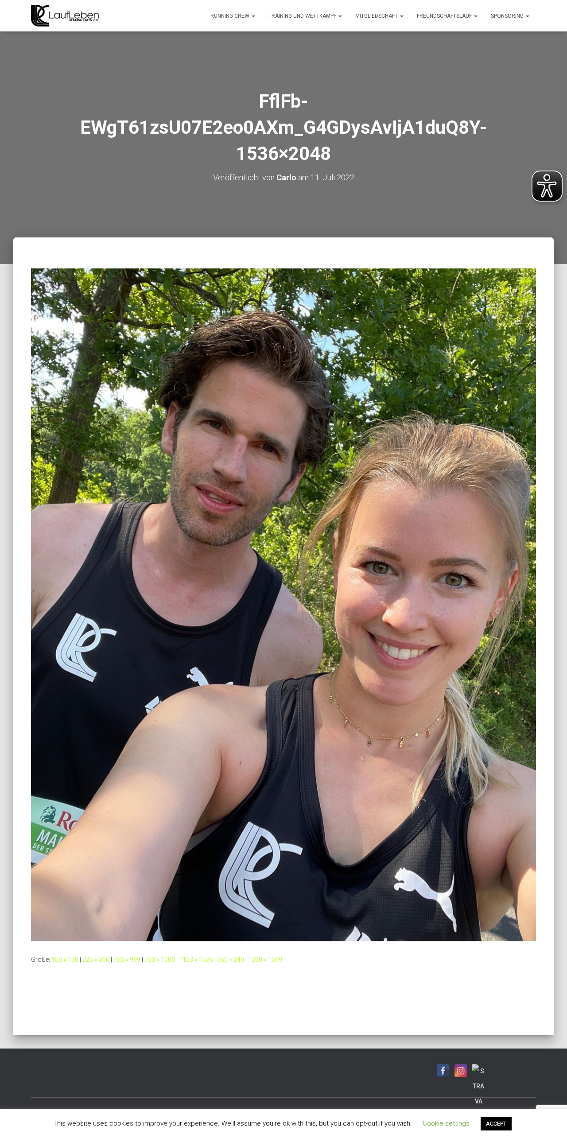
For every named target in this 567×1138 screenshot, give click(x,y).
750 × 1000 (159, 959)
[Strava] (478, 1070)
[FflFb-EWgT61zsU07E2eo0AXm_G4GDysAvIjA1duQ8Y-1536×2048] (283, 604)
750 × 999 (126, 959)
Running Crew (230, 16)
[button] (253, 16)
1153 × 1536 (196, 959)
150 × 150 (64, 959)
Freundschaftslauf (445, 16)
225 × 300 (95, 959)
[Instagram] (460, 1070)
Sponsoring (508, 16)
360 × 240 (230, 959)
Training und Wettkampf (303, 16)
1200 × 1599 (265, 959)
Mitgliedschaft (377, 16)
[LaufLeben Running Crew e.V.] (64, 16)
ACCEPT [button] (496, 1123)
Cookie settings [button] (446, 1123)
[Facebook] (443, 1070)
